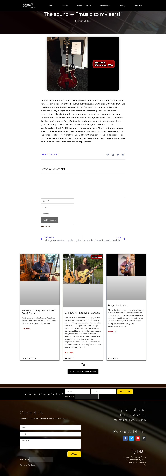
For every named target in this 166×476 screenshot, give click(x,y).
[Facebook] (125, 438)
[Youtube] (138, 438)
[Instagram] (144, 438)
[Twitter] (131, 438)
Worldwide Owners (83, 6)
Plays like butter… (118, 305)
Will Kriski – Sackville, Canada (82, 312)
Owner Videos (105, 6)
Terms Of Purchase (27, 465)
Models (65, 6)
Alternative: (45, 226)
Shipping (122, 6)
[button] (107, 154)
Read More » (26, 329)
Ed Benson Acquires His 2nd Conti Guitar (38, 312)
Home (51, 6)
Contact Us (138, 6)
